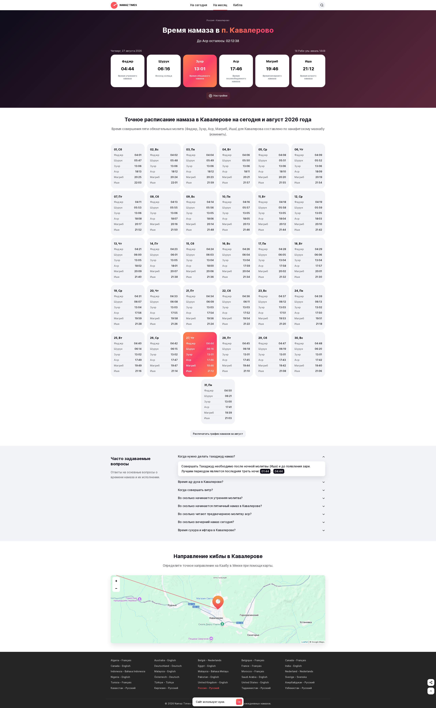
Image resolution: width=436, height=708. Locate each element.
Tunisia (115, 682)
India (288, 665)
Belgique (247, 660)
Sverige (289, 676)
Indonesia (116, 671)
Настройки (220, 95)
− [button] (116, 588)
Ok (239, 702)
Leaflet (304, 642)
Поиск (321, 5)
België (201, 660)
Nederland (291, 671)
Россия (202, 688)
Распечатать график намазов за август (218, 433)
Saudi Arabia (249, 676)
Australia (159, 660)
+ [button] (116, 580)
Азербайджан (293, 682)
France (245, 665)
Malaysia (159, 671)
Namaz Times (128, 5)
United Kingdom (207, 682)
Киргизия (160, 688)
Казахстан (117, 688)
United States (250, 682)
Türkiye (158, 682)
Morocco (247, 671)
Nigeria (115, 676)
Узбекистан (292, 688)
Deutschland (161, 665)
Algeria (115, 660)
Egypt (201, 665)
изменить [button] (217, 134)
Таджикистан (250, 688)
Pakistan (203, 676)
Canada (289, 660)
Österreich (160, 676)
